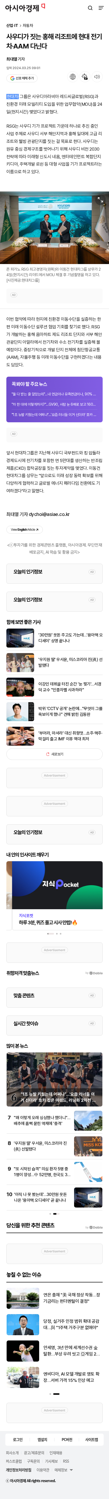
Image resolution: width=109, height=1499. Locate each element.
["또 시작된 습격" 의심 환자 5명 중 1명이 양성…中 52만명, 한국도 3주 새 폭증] (88, 1181)
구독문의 (33, 1461)
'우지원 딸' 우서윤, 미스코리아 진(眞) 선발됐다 (70, 662)
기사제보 (51, 1461)
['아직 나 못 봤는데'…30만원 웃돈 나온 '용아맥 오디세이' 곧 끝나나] (88, 1206)
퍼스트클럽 (14, 1461)
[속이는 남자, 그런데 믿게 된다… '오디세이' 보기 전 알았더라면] (23, 1334)
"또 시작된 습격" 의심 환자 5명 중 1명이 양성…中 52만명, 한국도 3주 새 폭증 (41, 1174)
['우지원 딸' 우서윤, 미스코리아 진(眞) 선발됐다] (20, 671)
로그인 (17, 1439)
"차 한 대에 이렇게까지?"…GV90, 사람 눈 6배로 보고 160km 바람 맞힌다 (54, 404)
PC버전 (67, 1439)
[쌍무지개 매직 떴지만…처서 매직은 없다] (23, 1308)
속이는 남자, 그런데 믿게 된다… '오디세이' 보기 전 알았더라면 (70, 1324)
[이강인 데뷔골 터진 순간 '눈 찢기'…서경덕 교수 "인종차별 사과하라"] (20, 695)
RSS (66, 1461)
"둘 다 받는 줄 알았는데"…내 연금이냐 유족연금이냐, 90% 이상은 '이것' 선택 (54, 394)
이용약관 (43, 1469)
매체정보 (60, 1469)
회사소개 (12, 1452)
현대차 (12, 96)
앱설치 (42, 1439)
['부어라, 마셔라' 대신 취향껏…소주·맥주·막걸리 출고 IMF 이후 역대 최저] (20, 744)
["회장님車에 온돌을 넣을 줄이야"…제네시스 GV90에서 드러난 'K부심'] (23, 1360)
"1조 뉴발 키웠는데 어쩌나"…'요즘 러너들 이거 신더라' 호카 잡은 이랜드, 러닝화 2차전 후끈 (58, 1100)
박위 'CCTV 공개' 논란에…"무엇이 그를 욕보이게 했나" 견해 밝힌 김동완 (70, 711)
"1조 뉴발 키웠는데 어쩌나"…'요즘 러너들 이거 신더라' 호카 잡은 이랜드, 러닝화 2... (54, 415)
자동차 (28, 26)
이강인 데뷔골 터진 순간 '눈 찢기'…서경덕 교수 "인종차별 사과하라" (69, 687)
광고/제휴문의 (34, 1452)
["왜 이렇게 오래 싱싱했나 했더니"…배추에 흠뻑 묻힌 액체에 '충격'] (88, 1130)
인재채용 (55, 1452)
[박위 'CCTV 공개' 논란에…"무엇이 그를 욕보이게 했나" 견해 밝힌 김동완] (20, 720)
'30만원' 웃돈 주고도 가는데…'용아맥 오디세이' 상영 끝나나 (70, 638)
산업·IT (12, 26)
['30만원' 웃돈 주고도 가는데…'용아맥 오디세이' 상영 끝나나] (20, 646)
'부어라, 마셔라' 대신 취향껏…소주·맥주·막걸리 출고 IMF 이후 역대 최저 (70, 736)
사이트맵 (91, 1439)
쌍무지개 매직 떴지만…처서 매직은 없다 (71, 1298)
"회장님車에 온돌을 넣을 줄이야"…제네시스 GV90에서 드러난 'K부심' (72, 1351)
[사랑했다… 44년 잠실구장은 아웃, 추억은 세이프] (23, 1387)
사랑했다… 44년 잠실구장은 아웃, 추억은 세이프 (70, 1377)
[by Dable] (94, 1228)
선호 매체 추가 (25, 78)
